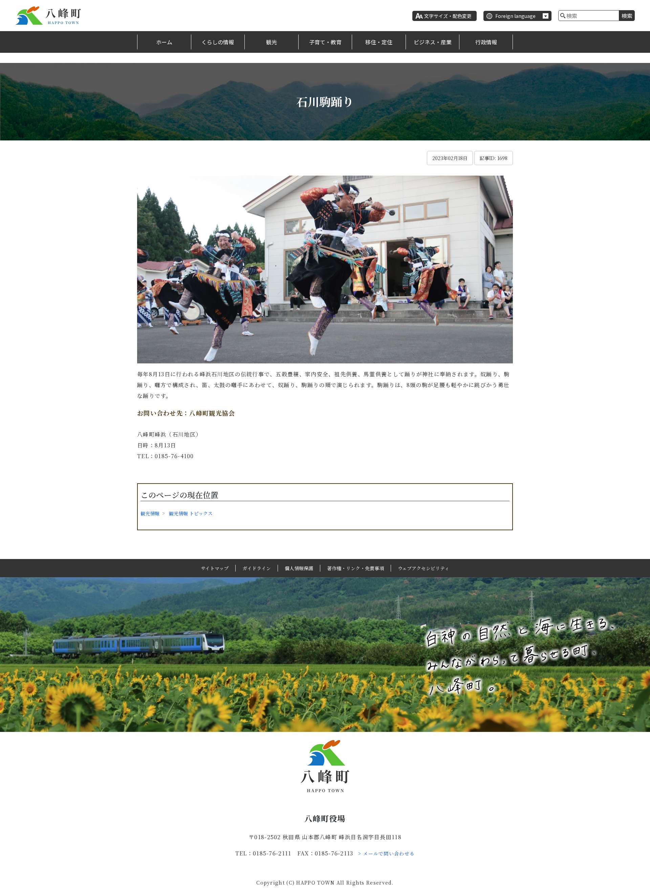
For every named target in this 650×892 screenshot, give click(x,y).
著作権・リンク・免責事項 (355, 568)
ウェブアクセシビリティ (423, 568)
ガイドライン (256, 568)
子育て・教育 (325, 42)
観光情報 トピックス (191, 513)
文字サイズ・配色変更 (448, 16)
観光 (271, 42)
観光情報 (149, 513)
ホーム (164, 42)
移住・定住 (378, 42)
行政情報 (486, 42)
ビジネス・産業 (433, 42)
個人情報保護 (299, 568)
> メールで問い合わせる (386, 853)
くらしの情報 (217, 42)
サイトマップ (215, 568)
